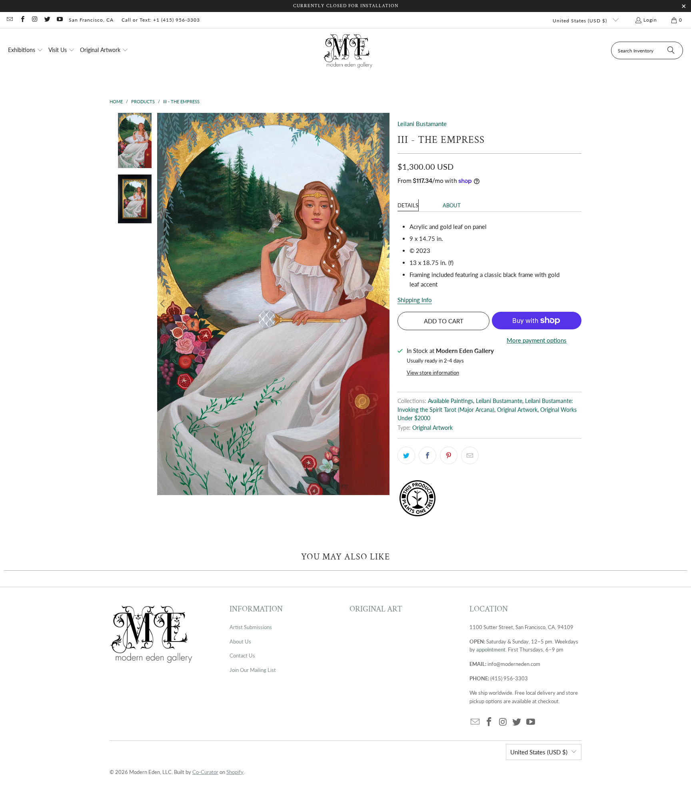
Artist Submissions (251, 627)
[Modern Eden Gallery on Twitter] (47, 20)
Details (407, 205)
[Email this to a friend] (470, 455)
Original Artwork (517, 410)
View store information (433, 372)
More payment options (537, 340)
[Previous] (163, 304)
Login (650, 20)
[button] (25, 50)
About (452, 205)
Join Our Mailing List (253, 670)
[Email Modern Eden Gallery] (9, 20)
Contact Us (242, 655)
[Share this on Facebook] (427, 455)
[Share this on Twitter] (406, 455)
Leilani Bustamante (422, 123)
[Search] (671, 50)
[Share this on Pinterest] (448, 455)
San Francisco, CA (91, 20)
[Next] (383, 304)
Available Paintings (450, 401)
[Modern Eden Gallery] (348, 50)
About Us (240, 641)
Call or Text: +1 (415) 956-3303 (161, 20)
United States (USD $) (581, 21)
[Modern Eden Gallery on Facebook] (21, 20)
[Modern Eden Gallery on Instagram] (34, 20)
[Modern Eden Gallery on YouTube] (59, 20)
